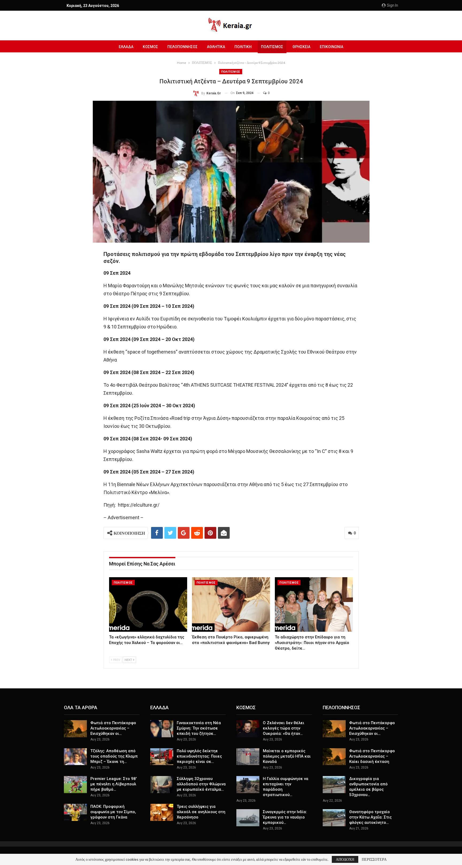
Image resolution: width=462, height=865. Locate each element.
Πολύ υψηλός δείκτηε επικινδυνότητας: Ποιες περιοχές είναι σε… (199, 756)
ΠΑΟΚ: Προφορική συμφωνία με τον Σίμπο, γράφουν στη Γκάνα (113, 812)
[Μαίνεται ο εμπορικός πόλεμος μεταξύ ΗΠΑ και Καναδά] (247, 756)
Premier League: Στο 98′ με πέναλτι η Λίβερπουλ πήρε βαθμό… (113, 784)
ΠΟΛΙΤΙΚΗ (243, 47)
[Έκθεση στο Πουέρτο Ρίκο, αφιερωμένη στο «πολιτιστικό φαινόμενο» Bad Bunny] (231, 604)
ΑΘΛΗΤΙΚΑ (216, 47)
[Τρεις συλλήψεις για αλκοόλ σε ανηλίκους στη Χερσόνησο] (161, 812)
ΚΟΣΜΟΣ (150, 47)
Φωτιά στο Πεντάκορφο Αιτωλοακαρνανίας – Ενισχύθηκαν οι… (113, 728)
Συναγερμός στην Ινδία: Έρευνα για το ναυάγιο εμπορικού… (285, 817)
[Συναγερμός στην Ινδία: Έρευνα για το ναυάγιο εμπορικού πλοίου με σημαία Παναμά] (247, 817)
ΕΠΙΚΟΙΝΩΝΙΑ (331, 47)
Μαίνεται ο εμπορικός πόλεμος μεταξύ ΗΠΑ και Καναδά (287, 756)
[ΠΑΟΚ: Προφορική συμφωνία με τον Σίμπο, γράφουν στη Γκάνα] (75, 812)
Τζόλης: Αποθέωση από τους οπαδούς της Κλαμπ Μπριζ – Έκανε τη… (114, 756)
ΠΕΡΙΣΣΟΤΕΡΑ (374, 859)
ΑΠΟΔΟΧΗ (345, 859)
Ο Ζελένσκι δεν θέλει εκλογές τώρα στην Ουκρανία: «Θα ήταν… (283, 728)
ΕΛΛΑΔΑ (126, 47)
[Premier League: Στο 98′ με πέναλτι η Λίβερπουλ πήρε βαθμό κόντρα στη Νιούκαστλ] (75, 784)
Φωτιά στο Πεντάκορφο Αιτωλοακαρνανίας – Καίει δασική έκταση (372, 756)
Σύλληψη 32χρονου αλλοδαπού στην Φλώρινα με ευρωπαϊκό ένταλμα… (201, 784)
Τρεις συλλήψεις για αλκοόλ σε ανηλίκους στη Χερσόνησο (201, 812)
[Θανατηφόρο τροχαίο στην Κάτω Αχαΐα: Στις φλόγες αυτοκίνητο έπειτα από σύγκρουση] (334, 817)
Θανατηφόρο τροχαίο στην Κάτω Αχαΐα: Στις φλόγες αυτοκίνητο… (370, 817)
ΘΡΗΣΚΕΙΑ (301, 47)
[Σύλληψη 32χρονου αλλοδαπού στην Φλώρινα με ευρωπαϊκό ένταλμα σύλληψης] (161, 784)
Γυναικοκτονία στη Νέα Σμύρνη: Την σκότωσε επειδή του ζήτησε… (199, 728)
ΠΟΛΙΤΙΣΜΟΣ (272, 47)
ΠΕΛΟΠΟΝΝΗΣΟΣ (182, 47)
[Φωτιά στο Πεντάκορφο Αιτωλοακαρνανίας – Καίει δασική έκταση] (334, 756)
